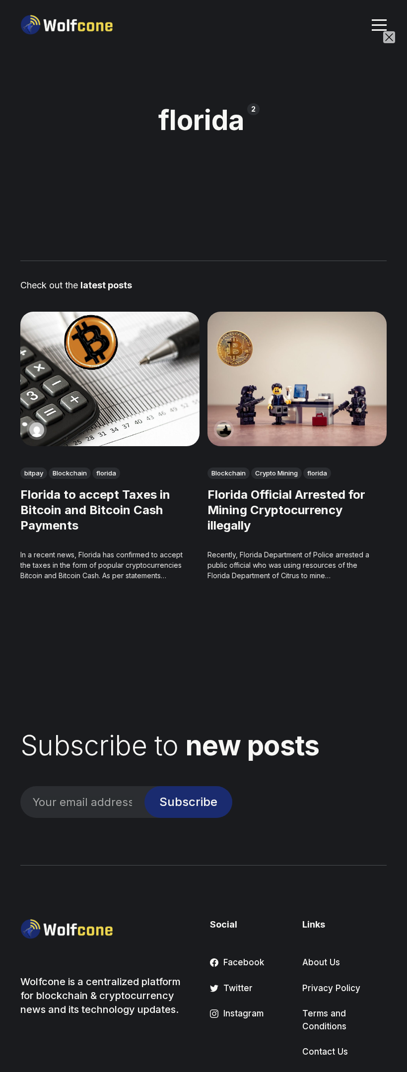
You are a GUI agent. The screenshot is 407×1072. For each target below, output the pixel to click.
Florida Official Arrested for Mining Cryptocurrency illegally (286, 510)
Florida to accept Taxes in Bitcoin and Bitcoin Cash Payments (95, 510)
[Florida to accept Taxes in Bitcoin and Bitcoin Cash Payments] (110, 379)
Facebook (243, 962)
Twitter (238, 988)
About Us (321, 962)
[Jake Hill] (223, 429)
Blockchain (70, 473)
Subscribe (188, 802)
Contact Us (325, 1052)
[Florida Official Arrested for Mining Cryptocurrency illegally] (297, 379)
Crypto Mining (276, 473)
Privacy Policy (331, 988)
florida (106, 473)
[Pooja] (36, 429)
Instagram (243, 1013)
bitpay (33, 473)
